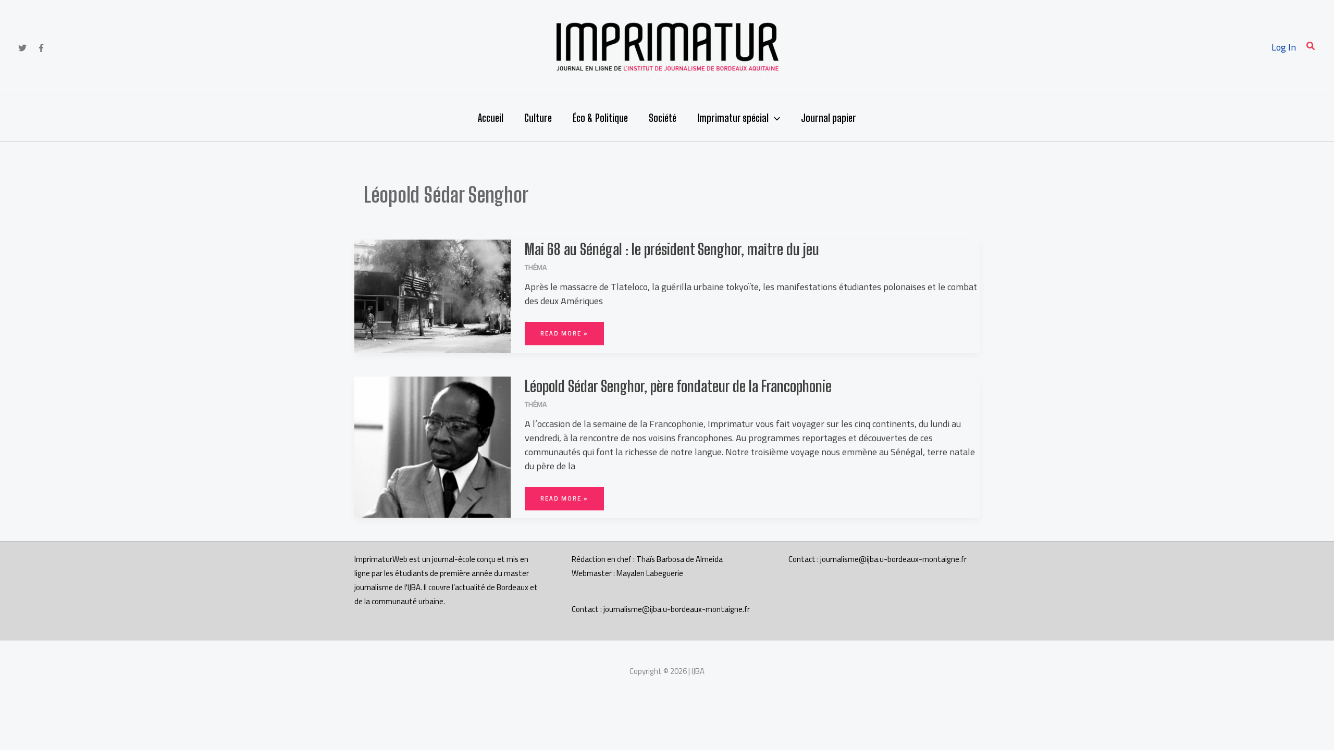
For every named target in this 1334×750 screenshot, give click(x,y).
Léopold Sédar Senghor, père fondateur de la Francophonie (678, 386)
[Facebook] (41, 48)
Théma (536, 267)
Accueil (490, 117)
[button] (1311, 47)
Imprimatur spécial (733, 117)
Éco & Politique (600, 117)
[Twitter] (22, 48)
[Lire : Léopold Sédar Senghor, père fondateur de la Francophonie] (432, 446)
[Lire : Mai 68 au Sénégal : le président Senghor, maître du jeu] (432, 295)
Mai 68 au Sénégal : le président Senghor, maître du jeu (672, 249)
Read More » (564, 330)
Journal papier (828, 117)
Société (662, 117)
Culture (538, 117)
